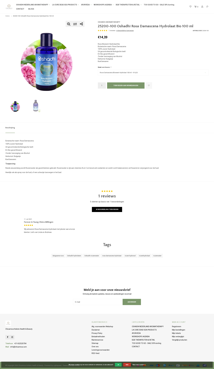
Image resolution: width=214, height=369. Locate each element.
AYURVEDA (85, 5)
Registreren (176, 326)
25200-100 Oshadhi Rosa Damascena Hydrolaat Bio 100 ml (33, 16)
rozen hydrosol (130, 256)
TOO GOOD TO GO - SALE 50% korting (159, 5)
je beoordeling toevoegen (125, 30)
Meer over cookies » (139, 364)
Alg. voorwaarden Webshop (102, 326)
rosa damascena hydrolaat (111, 256)
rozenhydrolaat (144, 256)
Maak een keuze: (104, 67)
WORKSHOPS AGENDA (103, 5)
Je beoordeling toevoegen (107, 209)
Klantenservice (97, 340)
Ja (118, 364)
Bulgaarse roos (58, 256)
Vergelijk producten (179, 340)
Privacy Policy (97, 333)
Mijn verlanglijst (178, 337)
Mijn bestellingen (178, 330)
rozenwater (157, 256)
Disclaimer (96, 330)
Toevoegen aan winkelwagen (125, 85)
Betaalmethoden (98, 337)
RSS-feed (95, 353)
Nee (127, 364)
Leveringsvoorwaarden (101, 350)
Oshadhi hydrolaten (74, 256)
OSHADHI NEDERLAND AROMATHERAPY (32, 5)
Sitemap (95, 343)
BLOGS (31, 9)
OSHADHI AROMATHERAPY (109, 22)
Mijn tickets (176, 333)
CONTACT (20, 9)
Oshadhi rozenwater (91, 256)
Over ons (95, 347)
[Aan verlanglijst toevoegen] (149, 85)
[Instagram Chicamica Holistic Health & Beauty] (12, 337)
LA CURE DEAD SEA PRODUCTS (64, 5)
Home (7, 16)
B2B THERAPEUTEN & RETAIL (128, 5)
